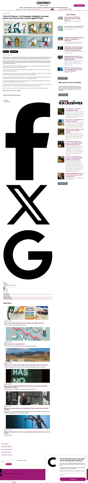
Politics (21, 7)
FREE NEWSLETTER (79, 5)
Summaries (14, 51)
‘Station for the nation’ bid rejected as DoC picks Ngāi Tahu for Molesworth (26, 365)
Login (4, 282)
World (60, 7)
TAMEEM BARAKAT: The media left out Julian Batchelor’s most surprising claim (74, 175)
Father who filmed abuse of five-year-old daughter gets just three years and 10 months (73, 69)
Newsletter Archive (6, 452)
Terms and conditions (6, 446)
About (29, 9)
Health (30, 7)
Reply (2, 479)
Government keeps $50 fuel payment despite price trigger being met (24, 323)
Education (52, 7)
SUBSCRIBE (8, 464)
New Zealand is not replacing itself (14, 344)
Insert (14, 482)
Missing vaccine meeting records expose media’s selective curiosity (75, 131)
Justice (34, 7)
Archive (25, 9)
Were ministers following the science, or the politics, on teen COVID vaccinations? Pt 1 (74, 158)
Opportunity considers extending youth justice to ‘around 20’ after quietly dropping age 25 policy (73, 48)
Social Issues (40, 7)
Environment (46, 7)
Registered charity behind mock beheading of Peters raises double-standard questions (73, 58)
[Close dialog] (85, 457)
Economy (26, 7)
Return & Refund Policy (7, 449)
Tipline (17, 9)
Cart (60, 9)
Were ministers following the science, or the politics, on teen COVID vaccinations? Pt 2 (74, 143)
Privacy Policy (4, 443)
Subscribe (72, 479)
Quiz (21, 9)
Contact (33, 9)
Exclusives (65, 7)
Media (57, 7)
